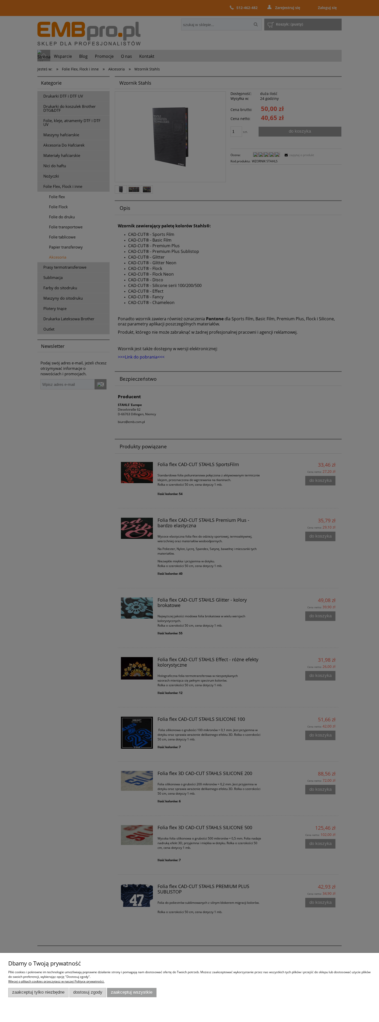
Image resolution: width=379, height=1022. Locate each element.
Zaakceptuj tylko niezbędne (38, 992)
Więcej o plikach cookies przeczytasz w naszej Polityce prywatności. (56, 981)
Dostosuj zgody (87, 992)
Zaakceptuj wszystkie (131, 992)
